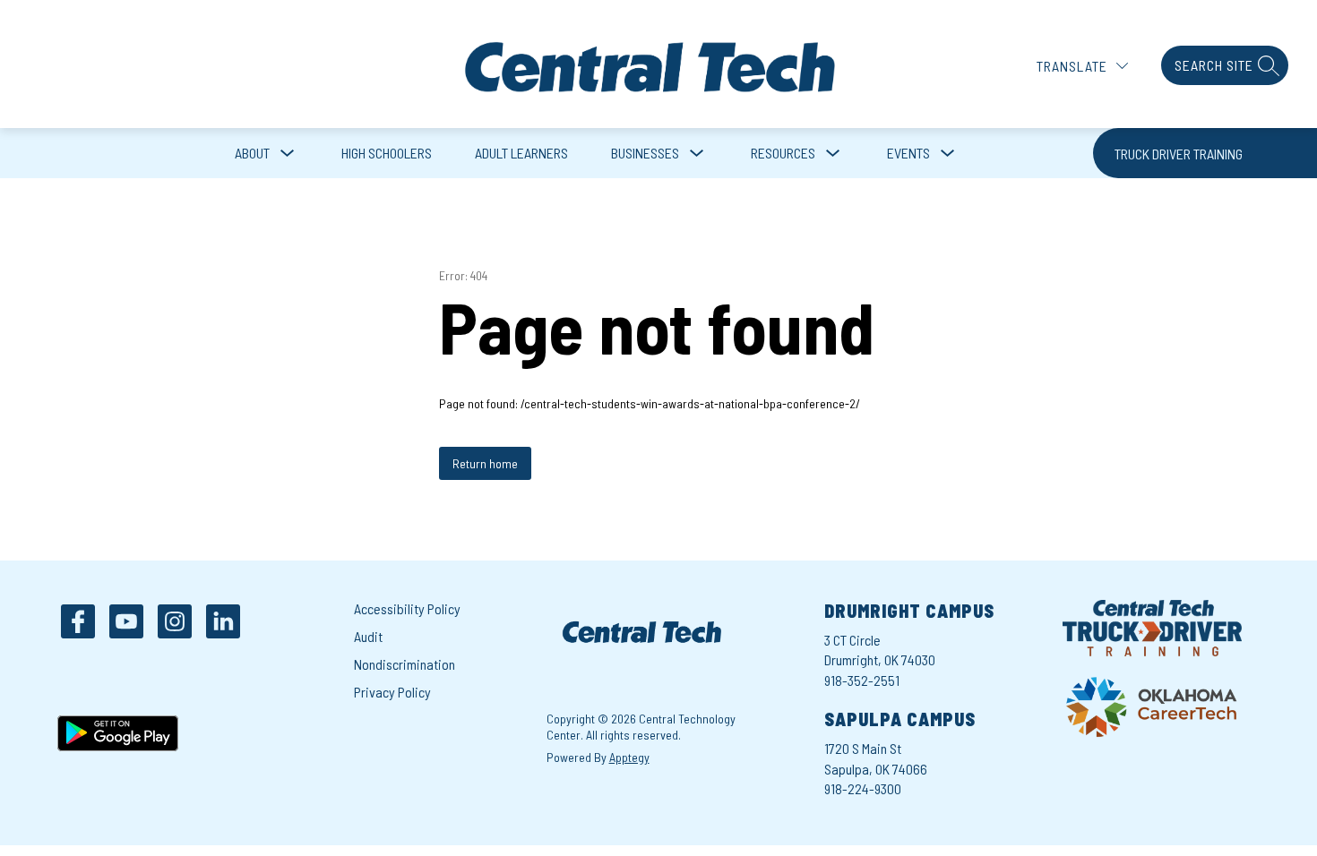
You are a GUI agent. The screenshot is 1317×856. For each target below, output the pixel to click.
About (252, 152)
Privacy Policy (392, 691)
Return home (485, 463)
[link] (1205, 153)
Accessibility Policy (407, 608)
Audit (368, 636)
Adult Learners (521, 152)
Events (908, 152)
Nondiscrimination (404, 663)
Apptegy (629, 757)
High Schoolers (386, 152)
